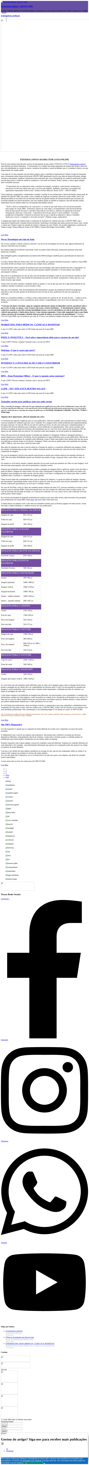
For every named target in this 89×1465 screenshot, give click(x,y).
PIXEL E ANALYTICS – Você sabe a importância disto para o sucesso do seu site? (40, 337)
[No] (44, 1463)
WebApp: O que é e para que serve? (18, 350)
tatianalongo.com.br (77, 164)
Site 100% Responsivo (11, 724)
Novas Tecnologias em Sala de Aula (17, 239)
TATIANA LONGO (10, 16)
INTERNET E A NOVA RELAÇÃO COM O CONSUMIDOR (30, 363)
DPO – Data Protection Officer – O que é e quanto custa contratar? (33, 376)
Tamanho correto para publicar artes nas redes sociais (26, 401)
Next (7, 775)
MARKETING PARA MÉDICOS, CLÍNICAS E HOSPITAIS (30, 324)
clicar (32, 500)
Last (7, 777)
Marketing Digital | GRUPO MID (17, 6)
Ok (24, 1463)
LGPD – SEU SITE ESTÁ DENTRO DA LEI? (23, 389)
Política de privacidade (34, 1463)
